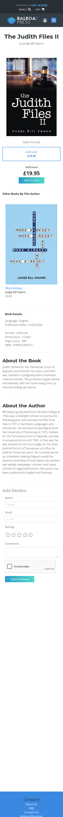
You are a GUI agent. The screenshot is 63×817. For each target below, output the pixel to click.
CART (38, 9)
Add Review (14, 490)
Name (9, 498)
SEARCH (23, 9)
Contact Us (31, 812)
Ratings (9, 527)
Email (8, 512)
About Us (31, 804)
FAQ (31, 808)
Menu (54, 20)
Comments (12, 543)
